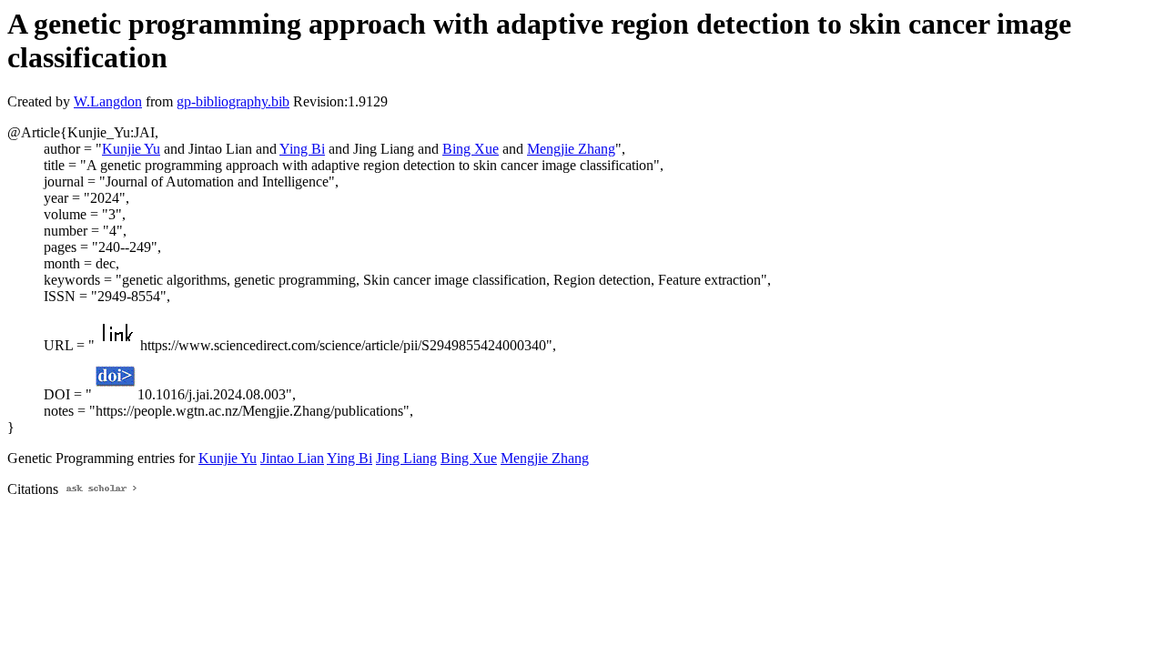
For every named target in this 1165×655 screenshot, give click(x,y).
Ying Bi (302, 148)
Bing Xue (470, 148)
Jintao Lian (292, 458)
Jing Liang (406, 458)
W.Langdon (108, 101)
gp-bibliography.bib (233, 101)
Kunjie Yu (131, 148)
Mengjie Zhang (571, 148)
